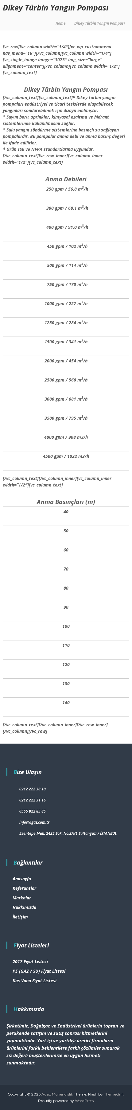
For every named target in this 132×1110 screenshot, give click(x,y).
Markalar (22, 898)
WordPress (84, 1100)
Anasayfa (22, 879)
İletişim (20, 917)
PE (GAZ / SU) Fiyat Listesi (39, 971)
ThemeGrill (113, 1094)
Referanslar (24, 888)
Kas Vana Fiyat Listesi (34, 980)
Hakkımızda (24, 907)
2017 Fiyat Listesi (30, 961)
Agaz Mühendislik (57, 1094)
